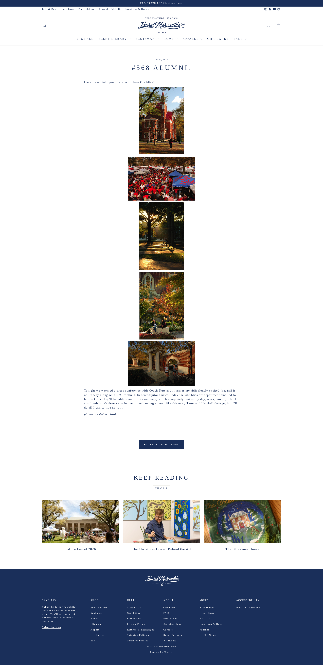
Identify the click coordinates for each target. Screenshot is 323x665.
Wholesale (169, 640)
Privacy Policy (136, 624)
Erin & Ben (49, 9)
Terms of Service (137, 640)
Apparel (191, 38)
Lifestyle (96, 624)
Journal (103, 9)
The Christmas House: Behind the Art (161, 549)
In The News (208, 635)
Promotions (134, 618)
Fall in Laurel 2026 (80, 549)
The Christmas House (242, 549)
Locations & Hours (137, 9)
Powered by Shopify (161, 652)
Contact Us (134, 607)
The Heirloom (86, 9)
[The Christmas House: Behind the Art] (161, 521)
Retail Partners (172, 635)
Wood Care (134, 613)
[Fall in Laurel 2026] (80, 521)
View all (161, 488)
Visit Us (116, 9)
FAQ (166, 613)
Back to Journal (163, 444)
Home (169, 38)
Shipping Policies (138, 635)
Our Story (169, 607)
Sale (239, 38)
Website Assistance (248, 607)
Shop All (85, 38)
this (140, 399)
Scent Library (113, 38)
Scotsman (146, 38)
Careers (168, 629)
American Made (173, 624)
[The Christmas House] (242, 521)
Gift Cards (218, 38)
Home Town (67, 9)
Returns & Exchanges (140, 629)
